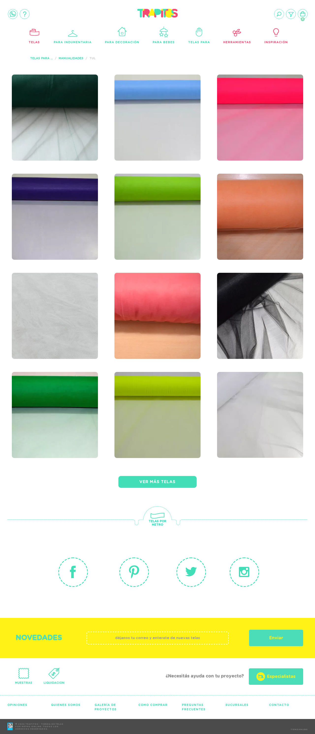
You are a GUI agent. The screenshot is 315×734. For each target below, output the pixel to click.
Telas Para (199, 42)
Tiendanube (299, 730)
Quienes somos (65, 704)
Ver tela (86, 109)
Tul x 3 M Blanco (251, 398)
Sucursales (237, 704)
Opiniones (17, 704)
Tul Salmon (241, 199)
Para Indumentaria (73, 42)
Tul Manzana (141, 199)
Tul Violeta (36, 199)
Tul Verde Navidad (49, 398)
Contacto (279, 704)
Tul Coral (136, 299)
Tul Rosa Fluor (248, 100)
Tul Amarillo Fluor (153, 398)
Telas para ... (41, 58)
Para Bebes (164, 42)
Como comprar (153, 704)
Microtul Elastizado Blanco (53, 302)
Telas (34, 42)
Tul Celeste (139, 100)
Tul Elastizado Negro (260, 299)
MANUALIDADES (71, 58)
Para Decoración (122, 42)
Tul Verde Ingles (46, 100)
